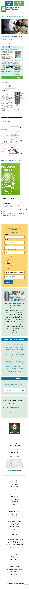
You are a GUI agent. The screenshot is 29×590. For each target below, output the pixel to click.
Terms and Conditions (20, 583)
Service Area (14, 489)
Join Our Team (14, 488)
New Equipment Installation (14, 521)
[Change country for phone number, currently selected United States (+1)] (6, 242)
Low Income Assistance (14, 573)
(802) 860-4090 (14, 449)
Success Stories (14, 486)
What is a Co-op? (14, 501)
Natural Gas (10, 266)
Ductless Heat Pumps (14, 523)
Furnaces (15, 528)
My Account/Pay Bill (19, 3)
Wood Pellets (10, 261)
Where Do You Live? (10, 249)
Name (6, 234)
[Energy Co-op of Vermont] (10, 9)
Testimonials (14, 484)
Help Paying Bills (14, 574)
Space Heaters (14, 534)
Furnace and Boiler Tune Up (14, 542)
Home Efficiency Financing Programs (14, 569)
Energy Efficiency (14, 553)
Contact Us (14, 481)
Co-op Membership (14, 494)
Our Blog (14, 482)
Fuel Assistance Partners (14, 571)
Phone (6, 239)
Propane (9, 263)
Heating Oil (9, 257)
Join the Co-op (14, 452)
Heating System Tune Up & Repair (14, 539)
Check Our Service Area (14, 470)
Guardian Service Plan (14, 499)
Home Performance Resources (14, 561)
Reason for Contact (9, 270)
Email (6, 244)
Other (8, 268)
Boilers (14, 529)
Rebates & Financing (14, 566)
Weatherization (14, 556)
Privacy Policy (14, 585)
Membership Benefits (14, 498)
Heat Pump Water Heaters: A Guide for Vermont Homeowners (14, 306)
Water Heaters (14, 531)
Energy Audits (15, 554)
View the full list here (20, 407)
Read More (14, 332)
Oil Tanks (14, 532)
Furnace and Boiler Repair (14, 541)
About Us (14, 506)
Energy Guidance (14, 502)
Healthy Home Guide (14, 559)
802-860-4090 (14, 232)
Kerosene (9, 259)
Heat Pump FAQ (14, 524)
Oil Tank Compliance (14, 547)
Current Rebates (14, 568)
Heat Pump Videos (14, 526)
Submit (8, 282)
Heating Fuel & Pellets (14, 511)
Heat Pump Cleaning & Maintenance (14, 544)
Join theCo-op (9, 3)
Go (23, 390)
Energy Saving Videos (14, 557)
